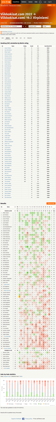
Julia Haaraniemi (8, 54)
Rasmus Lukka (8, 183)
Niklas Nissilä (8, 93)
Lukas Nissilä (8, 64)
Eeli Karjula (7, 103)
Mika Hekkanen (8, 165)
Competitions (16, 2)
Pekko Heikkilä (8, 109)
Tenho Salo (7, 137)
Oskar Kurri (7, 78)
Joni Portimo (7, 72)
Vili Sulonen (7, 111)
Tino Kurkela (7, 181)
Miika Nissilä (7, 74)
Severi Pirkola (8, 48)
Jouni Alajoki (7, 70)
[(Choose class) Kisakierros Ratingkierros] (35, 26)
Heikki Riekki (7, 135)
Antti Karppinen (8, 151)
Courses (30, 2)
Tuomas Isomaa (8, 161)
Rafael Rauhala (8, 169)
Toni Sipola (7, 167)
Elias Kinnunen (8, 171)
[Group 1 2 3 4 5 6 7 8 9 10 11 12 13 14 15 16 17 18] (47, 26)
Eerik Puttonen (8, 66)
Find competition (7, 4)
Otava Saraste (8, 80)
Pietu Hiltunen (8, 113)
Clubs (36, 2)
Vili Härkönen (8, 99)
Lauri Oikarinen (8, 139)
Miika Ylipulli (7, 52)
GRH (17, 38)
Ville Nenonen (8, 84)
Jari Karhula (7, 121)
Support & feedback (16, 418)
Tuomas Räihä (8, 91)
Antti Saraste (7, 153)
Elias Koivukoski (8, 101)
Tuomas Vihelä (8, 191)
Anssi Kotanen (8, 155)
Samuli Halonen (8, 115)
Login (45, 2)
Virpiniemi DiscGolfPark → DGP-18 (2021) (20, 23)
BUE (13, 38)
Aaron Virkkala (8, 131)
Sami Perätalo (8, 86)
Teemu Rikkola (8, 107)
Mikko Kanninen (8, 119)
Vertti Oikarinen (8, 89)
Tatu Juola (7, 133)
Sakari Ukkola (8, 177)
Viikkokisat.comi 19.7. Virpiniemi (24, 18)
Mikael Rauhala (8, 125)
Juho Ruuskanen (8, 58)
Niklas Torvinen (8, 189)
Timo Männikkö (8, 163)
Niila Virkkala (8, 193)
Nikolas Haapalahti (9, 141)
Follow (49, 5)
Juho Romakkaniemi (9, 127)
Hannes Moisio (8, 179)
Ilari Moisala (7, 95)
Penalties (29, 38)
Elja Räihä (7, 105)
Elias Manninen (8, 197)
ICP (24, 38)
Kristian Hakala (8, 159)
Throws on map (51, 203)
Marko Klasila (8, 117)
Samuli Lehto (8, 129)
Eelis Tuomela (8, 76)
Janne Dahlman (8, 185)
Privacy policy (28, 418)
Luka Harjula (7, 147)
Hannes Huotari (8, 157)
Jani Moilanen (8, 68)
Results (8, 38)
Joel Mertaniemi (8, 175)
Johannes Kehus (8, 56)
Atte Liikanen (8, 195)
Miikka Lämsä (8, 97)
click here (10, 31)
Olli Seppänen (8, 149)
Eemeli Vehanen (8, 60)
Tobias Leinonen (8, 145)
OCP (21, 38)
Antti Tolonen (8, 62)
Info (3, 38)
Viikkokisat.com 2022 (16, 14)
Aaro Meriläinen (8, 50)
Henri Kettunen (8, 82)
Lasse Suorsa (8, 187)
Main (1, 4)
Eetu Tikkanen (8, 88)
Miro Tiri (6, 173)
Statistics (24, 2)
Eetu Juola (7, 123)
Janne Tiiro (7, 143)
